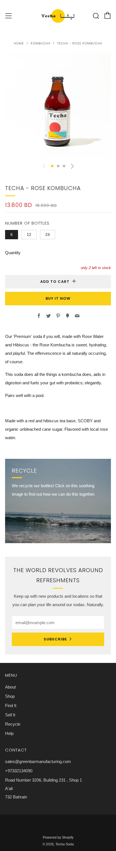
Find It (10, 705)
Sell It (10, 714)
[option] (58, 105)
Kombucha (40, 43)
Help (9, 733)
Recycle (12, 724)
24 (47, 234)
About (10, 687)
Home (19, 43)
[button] (52, 166)
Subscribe (55, 639)
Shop (10, 696)
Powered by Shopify (58, 837)
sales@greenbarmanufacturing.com (38, 761)
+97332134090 (18, 770)
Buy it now (58, 298)
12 (29, 234)
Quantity (13, 252)
